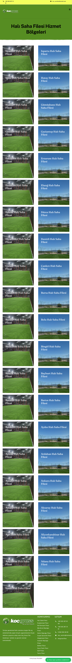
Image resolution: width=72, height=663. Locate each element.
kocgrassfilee (62, 638)
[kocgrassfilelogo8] (11, 9)
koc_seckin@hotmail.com (59, 1)
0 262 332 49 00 (63, 632)
